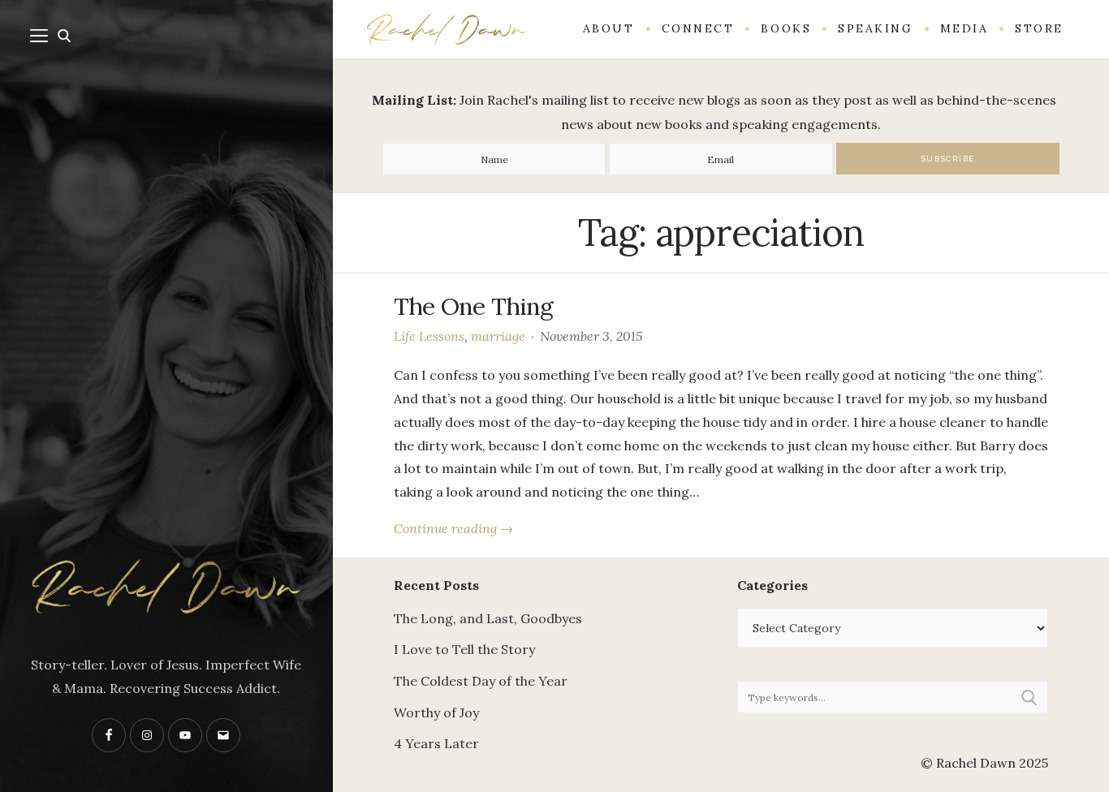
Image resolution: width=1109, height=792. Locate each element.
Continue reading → (453, 528)
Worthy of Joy (436, 712)
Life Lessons (429, 336)
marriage (498, 336)
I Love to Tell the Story (464, 649)
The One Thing (474, 306)
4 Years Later (436, 743)
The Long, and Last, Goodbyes (488, 618)
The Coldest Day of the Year (480, 681)
